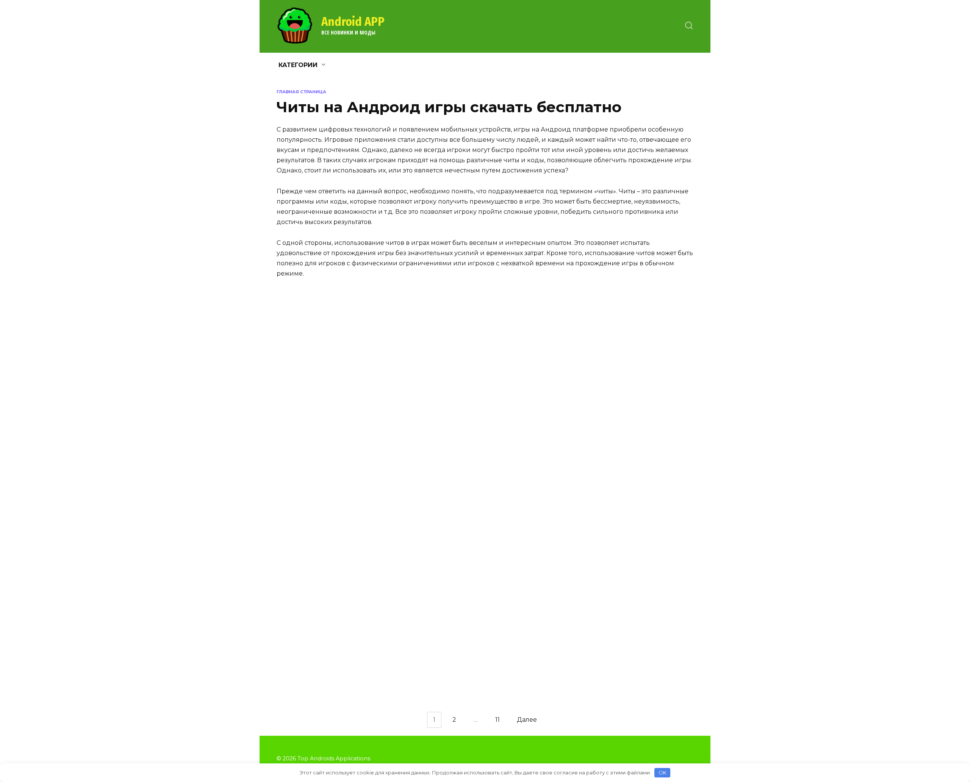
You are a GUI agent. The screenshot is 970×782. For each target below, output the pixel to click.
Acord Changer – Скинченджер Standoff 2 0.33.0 (650, 622)
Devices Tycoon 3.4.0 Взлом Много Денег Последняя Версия (505, 352)
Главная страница (301, 91)
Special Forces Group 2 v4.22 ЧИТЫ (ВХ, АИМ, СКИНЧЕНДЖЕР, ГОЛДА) (355, 356)
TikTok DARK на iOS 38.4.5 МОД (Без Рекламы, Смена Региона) (351, 409)
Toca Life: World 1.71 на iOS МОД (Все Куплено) (508, 671)
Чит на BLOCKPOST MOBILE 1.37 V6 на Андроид (503, 512)
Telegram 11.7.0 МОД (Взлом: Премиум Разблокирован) (504, 459)
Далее (527, 720)
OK (662, 772)
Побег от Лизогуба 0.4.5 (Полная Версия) (355, 667)
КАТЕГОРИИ (298, 65)
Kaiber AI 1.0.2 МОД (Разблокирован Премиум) (502, 406)
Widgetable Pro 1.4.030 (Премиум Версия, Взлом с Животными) (348, 724)
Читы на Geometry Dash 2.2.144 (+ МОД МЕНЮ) (352, 459)
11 (497, 720)
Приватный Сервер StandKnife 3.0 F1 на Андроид (654, 406)
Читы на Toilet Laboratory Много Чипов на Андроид (654, 512)
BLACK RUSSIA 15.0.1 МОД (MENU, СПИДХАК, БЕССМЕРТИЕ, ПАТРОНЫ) (503, 569)
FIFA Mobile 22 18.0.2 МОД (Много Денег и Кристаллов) (657, 352)
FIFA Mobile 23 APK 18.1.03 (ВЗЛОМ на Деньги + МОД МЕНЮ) (658, 671)
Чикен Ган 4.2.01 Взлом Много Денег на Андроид (352, 622)
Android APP (353, 21)
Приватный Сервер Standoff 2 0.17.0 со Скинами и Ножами (351, 561)
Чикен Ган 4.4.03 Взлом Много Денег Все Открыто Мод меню (656, 462)
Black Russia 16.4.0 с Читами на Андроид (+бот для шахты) (505, 622)
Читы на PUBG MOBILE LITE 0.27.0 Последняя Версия (356, 512)
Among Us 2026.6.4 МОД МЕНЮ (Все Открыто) (654, 561)
